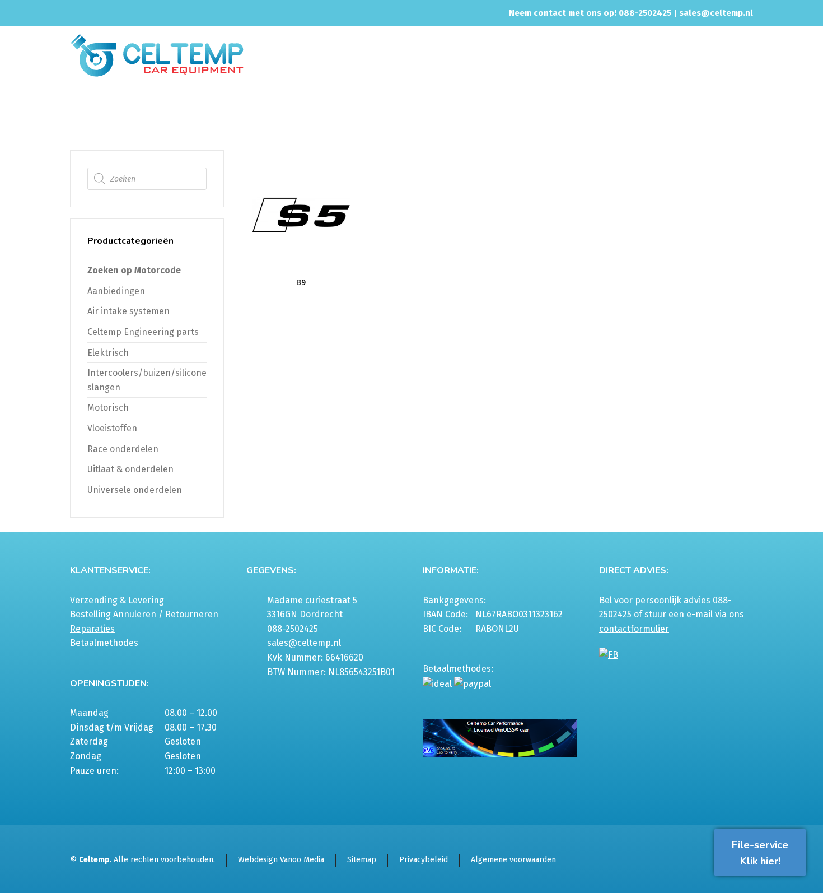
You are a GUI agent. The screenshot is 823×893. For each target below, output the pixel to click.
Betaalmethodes (104, 643)
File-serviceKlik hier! (760, 853)
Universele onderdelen (134, 490)
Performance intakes (672, 109)
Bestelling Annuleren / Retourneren (144, 614)
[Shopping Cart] (745, 110)
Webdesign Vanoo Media (281, 859)
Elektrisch (108, 352)
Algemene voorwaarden (513, 859)
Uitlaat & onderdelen (130, 469)
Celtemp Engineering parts (143, 332)
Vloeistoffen (112, 428)
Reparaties (92, 629)
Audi (726, 109)
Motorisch (108, 407)
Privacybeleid (423, 859)
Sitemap (361, 859)
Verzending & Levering (117, 600)
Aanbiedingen (116, 291)
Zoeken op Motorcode (134, 270)
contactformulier (634, 629)
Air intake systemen (592, 109)
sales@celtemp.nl (716, 13)
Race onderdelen (122, 449)
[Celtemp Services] (157, 54)
